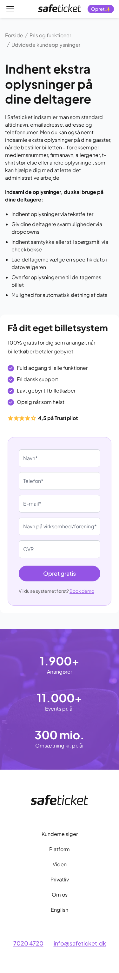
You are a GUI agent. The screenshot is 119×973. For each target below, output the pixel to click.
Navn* (30, 458)
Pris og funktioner (50, 35)
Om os (60, 894)
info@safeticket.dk (80, 943)
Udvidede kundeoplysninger (45, 44)
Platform (59, 849)
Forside (14, 35)
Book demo (81, 591)
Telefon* (33, 480)
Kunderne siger (60, 834)
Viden (60, 864)
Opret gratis (59, 573)
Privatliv (59, 879)
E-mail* (32, 503)
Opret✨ (100, 9)
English (59, 909)
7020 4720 (28, 943)
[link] (59, 8)
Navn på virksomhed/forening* (60, 526)
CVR (28, 549)
